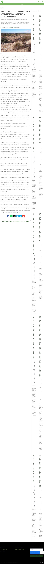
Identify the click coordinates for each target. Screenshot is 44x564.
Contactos (3, 551)
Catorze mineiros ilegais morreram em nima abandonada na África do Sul (40, 472)
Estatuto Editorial (4, 549)
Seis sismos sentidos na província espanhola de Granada (40, 226)
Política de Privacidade (19, 549)
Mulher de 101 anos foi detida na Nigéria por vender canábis (40, 130)
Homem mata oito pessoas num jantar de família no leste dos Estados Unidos (33, 135)
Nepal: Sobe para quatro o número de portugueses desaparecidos (33, 28)
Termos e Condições (19, 547)
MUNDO (2, 8)
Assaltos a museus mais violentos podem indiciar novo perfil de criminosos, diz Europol (33, 233)
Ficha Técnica (3, 547)
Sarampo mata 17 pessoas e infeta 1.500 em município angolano (33, 469)
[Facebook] (39, 2)
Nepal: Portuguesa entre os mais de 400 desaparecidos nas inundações (40, 29)
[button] (22, 4)
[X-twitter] (42, 2)
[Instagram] (41, 2)
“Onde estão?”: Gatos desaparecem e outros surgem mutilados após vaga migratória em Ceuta (33, 338)
